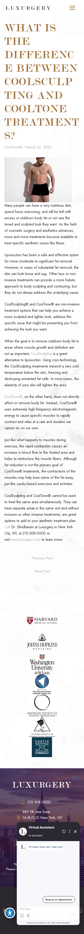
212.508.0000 (39, 802)
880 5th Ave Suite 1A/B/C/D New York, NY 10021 (42, 817)
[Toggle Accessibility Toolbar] (9, 913)
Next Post (42, 571)
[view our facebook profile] (4, 910)
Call (7, 527)
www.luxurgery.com (26, 539)
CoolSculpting (41, 353)
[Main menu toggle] (72, 8)
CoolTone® (13, 147)
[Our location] (80, 911)
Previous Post (42, 558)
